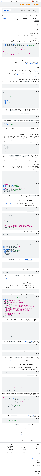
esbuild (27, 63)
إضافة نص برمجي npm (29, 259)
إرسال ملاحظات (5, 18)
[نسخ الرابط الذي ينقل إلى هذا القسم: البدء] (35, 67)
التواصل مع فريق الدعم (10, 446)
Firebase (37, 15)
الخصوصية (36, 471)
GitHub (39, 453)
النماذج (39, 450)
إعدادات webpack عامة (11, 203)
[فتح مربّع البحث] (16, 1)
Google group (11, 449)
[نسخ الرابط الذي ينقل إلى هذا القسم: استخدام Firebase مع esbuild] (19, 364)
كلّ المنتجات (38, 467)
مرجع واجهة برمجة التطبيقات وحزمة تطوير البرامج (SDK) (34, 448)
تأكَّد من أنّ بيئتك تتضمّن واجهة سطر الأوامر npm (23, 74)
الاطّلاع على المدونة (24, 446)
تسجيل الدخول (3, 1)
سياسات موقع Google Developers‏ (22, 437)
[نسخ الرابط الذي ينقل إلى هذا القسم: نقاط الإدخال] (32, 164)
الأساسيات (18, 15)
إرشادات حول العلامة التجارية (9, 452)
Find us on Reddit (24, 447)
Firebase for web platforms (24, 4)
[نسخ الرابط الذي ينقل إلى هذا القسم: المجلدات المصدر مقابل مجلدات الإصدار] (19, 134)
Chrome (38, 462)
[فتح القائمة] (39, 1)
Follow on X (25, 449)
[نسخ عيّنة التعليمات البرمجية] (38, 43)
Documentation (36, 4)
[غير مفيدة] (3, 16)
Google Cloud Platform (36, 465)
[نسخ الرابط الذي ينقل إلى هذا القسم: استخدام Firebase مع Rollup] (19, 283)
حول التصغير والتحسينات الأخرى (11, 428)
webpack (36, 63)
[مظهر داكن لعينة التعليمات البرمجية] (36, 43)
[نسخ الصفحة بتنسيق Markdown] (27, 21)
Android (38, 460)
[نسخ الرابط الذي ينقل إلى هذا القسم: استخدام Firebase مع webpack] (17, 200)
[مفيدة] (4, 16)
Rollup (31, 63)
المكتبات (39, 451)
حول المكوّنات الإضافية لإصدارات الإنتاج (9, 360)
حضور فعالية (25, 452)
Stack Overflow (10, 447)
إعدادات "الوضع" (9, 278)
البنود (39, 471)
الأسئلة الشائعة (11, 454)
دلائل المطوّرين (38, 446)
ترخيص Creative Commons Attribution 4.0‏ (24, 436)
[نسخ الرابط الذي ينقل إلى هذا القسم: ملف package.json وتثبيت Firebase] (18, 79)
